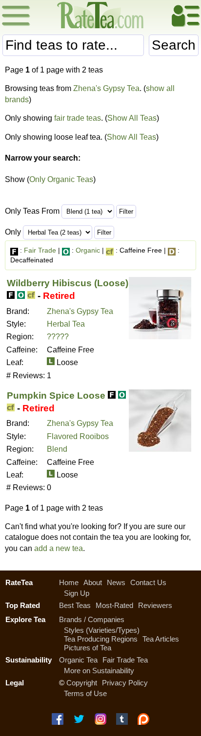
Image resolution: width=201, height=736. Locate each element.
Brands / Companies (91, 619)
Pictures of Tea (87, 648)
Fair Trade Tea (125, 660)
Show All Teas (132, 118)
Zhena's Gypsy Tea (106, 88)
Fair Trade (40, 250)
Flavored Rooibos (78, 436)
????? (58, 336)
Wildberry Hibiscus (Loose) (67, 283)
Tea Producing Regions (101, 639)
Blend (57, 449)
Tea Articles (160, 639)
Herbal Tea (66, 324)
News (116, 582)
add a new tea (58, 548)
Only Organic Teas (61, 179)
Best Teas (75, 605)
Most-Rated (114, 605)
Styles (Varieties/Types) (102, 630)
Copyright (81, 683)
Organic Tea (78, 660)
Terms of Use (85, 693)
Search (174, 45)
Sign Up (76, 593)
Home (69, 582)
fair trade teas (77, 118)
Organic (88, 250)
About (92, 582)
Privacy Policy (125, 683)
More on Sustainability (99, 670)
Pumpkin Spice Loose (56, 395)
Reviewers (155, 605)
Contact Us (148, 582)
